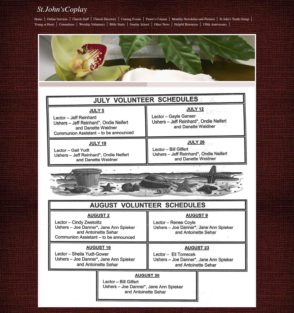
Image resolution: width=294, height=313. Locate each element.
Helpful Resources (186, 24)
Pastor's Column (156, 19)
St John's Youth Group (234, 19)
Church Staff (80, 19)
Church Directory (104, 19)
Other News (162, 24)
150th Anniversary (215, 24)
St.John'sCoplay (62, 8)
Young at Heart (44, 24)
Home (38, 19)
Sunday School (139, 24)
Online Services (57, 19)
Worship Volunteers (92, 24)
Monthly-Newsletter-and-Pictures (193, 19)
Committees (66, 24)
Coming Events (131, 19)
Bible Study (117, 24)
